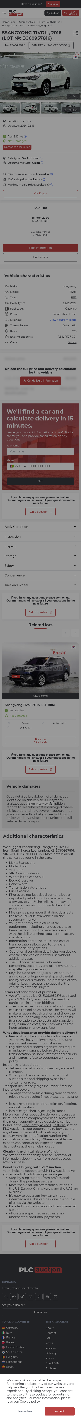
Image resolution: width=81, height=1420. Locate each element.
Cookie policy (30, 1401)
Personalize (24, 1411)
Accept (59, 1411)
